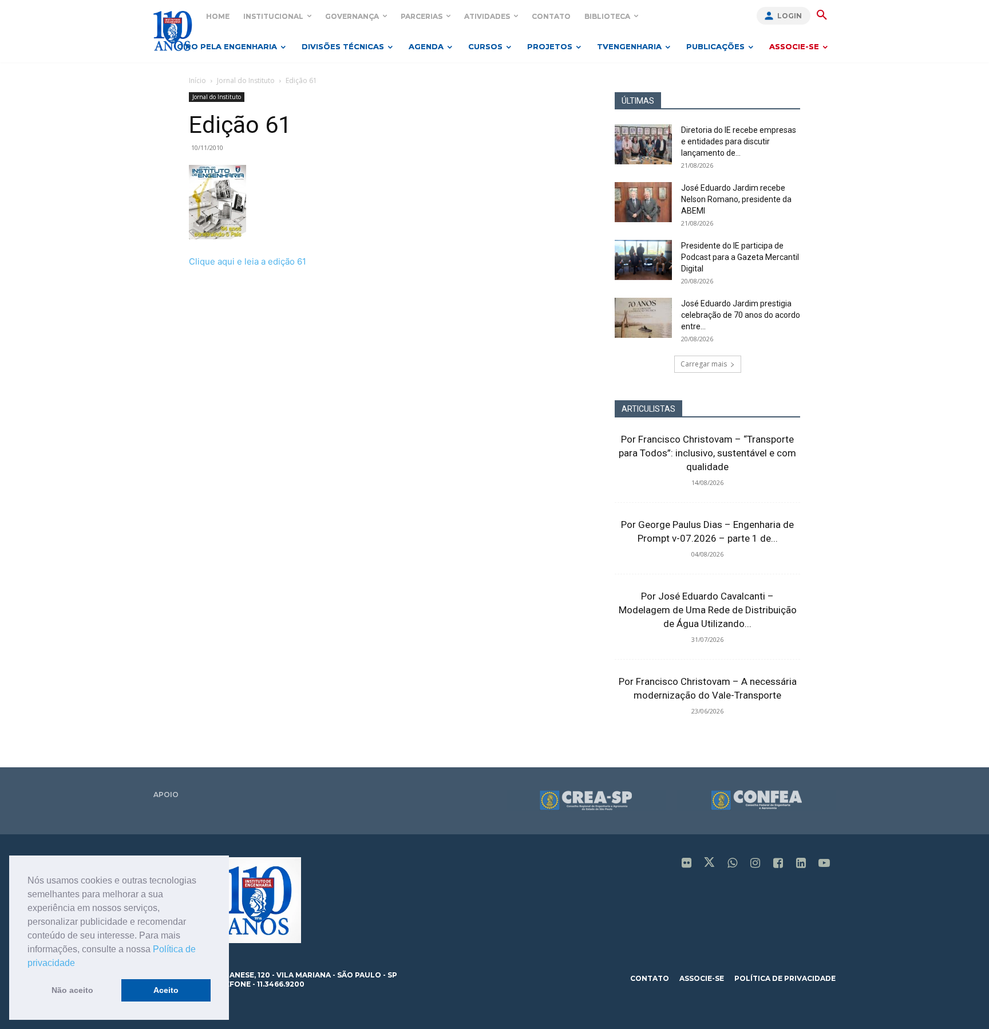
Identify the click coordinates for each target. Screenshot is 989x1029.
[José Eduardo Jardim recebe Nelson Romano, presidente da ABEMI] (643, 202)
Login (789, 15)
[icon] (686, 864)
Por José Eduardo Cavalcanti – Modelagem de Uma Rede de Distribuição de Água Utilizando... (708, 609)
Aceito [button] (166, 990)
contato (649, 978)
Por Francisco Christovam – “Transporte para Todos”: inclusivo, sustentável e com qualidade (707, 452)
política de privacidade (785, 978)
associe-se (701, 978)
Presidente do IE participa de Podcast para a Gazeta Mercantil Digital (740, 257)
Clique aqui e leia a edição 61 (247, 261)
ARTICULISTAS (648, 408)
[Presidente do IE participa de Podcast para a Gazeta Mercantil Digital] (643, 260)
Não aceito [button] (72, 990)
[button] (79, 963)
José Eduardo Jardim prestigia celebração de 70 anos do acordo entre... (740, 315)
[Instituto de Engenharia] (172, 31)
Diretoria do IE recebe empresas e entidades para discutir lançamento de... (738, 141)
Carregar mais (704, 364)
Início (197, 80)
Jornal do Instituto (246, 80)
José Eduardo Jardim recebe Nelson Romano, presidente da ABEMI (736, 199)
